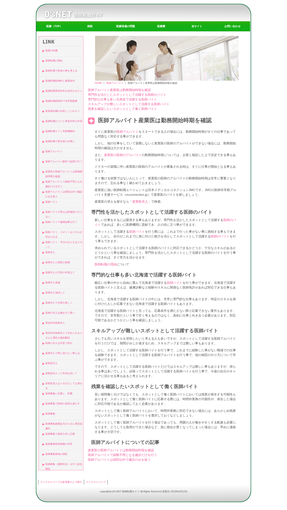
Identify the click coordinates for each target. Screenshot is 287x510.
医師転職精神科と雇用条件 (60, 80)
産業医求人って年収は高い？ (61, 373)
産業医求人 (51, 363)
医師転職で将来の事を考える (61, 70)
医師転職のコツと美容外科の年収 (63, 121)
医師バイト (51, 201)
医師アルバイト (54, 151)
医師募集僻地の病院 (56, 454)
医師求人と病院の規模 (57, 262)
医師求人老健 (52, 282)
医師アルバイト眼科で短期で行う (63, 161)
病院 (90, 26)
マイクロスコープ (96, 482)
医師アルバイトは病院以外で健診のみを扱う (119, 459)
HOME (98, 83)
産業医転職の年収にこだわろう (62, 111)
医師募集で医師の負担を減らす (62, 403)
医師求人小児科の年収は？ (60, 272)
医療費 (161, 26)
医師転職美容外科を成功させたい (63, 90)
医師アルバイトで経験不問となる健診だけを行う (122, 455)
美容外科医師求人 (55, 322)
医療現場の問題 (125, 26)
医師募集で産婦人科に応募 (60, 433)
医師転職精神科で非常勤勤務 (61, 101)
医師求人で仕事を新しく (58, 302)
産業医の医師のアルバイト (123, 155)
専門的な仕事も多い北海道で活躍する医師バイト (122, 99)
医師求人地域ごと (55, 292)
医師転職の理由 (54, 60)
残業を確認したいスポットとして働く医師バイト (122, 109)
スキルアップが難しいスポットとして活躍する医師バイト (129, 104)
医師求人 (50, 252)
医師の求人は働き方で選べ (60, 312)
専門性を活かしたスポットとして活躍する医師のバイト (127, 94)
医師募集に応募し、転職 (58, 393)
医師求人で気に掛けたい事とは (62, 353)
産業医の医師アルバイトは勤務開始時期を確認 (121, 450)
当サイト (196, 26)
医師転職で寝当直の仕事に (60, 141)
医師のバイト (220, 236)
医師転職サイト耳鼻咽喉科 (60, 131)
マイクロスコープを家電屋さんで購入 (61, 482)
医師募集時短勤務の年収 (58, 444)
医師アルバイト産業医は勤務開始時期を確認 (119, 90)
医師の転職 (51, 50)
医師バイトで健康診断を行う (61, 222)
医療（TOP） (54, 26)
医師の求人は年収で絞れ (58, 343)
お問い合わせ (232, 26)
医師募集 (50, 413)
